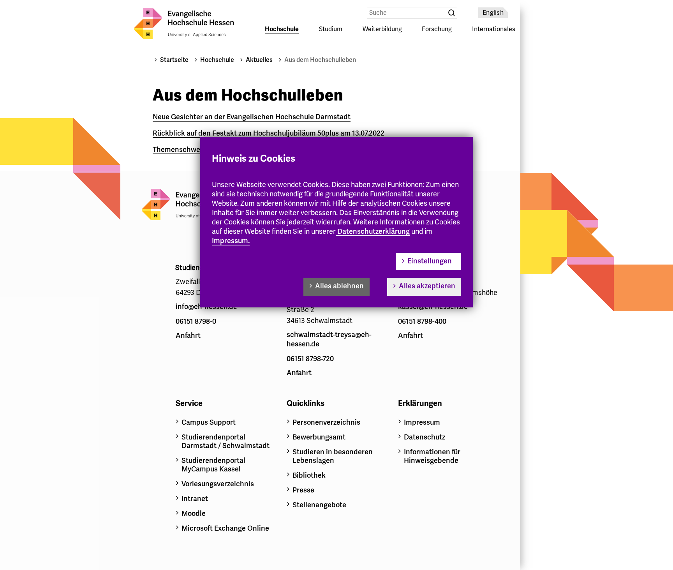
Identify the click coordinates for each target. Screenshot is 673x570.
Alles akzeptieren (427, 286)
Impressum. (231, 240)
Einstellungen (429, 261)
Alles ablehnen (339, 286)
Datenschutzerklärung (373, 231)
